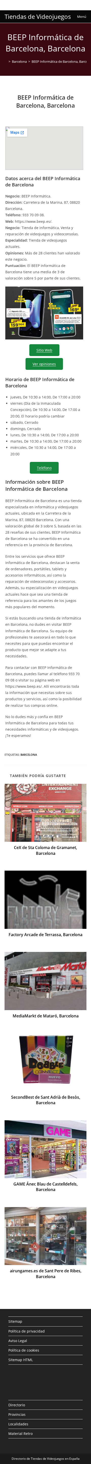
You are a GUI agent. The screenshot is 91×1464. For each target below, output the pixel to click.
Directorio (16, 1405)
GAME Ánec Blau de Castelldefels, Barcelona (45, 1186)
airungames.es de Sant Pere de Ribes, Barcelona (45, 1273)
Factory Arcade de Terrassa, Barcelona (45, 934)
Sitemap (15, 1321)
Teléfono (44, 467)
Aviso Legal (17, 1340)
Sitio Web (44, 350)
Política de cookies (23, 1350)
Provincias (17, 1414)
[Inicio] (6, 61)
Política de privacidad (26, 1331)
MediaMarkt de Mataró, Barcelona (46, 1016)
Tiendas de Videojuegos (38, 16)
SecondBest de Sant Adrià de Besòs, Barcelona (45, 1099)
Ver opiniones (44, 364)
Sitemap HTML (20, 1359)
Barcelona (28, 754)
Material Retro (20, 1433)
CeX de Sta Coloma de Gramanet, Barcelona (45, 850)
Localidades (18, 1424)
